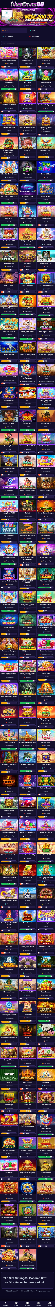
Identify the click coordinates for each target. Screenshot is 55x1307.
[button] (9, 58)
